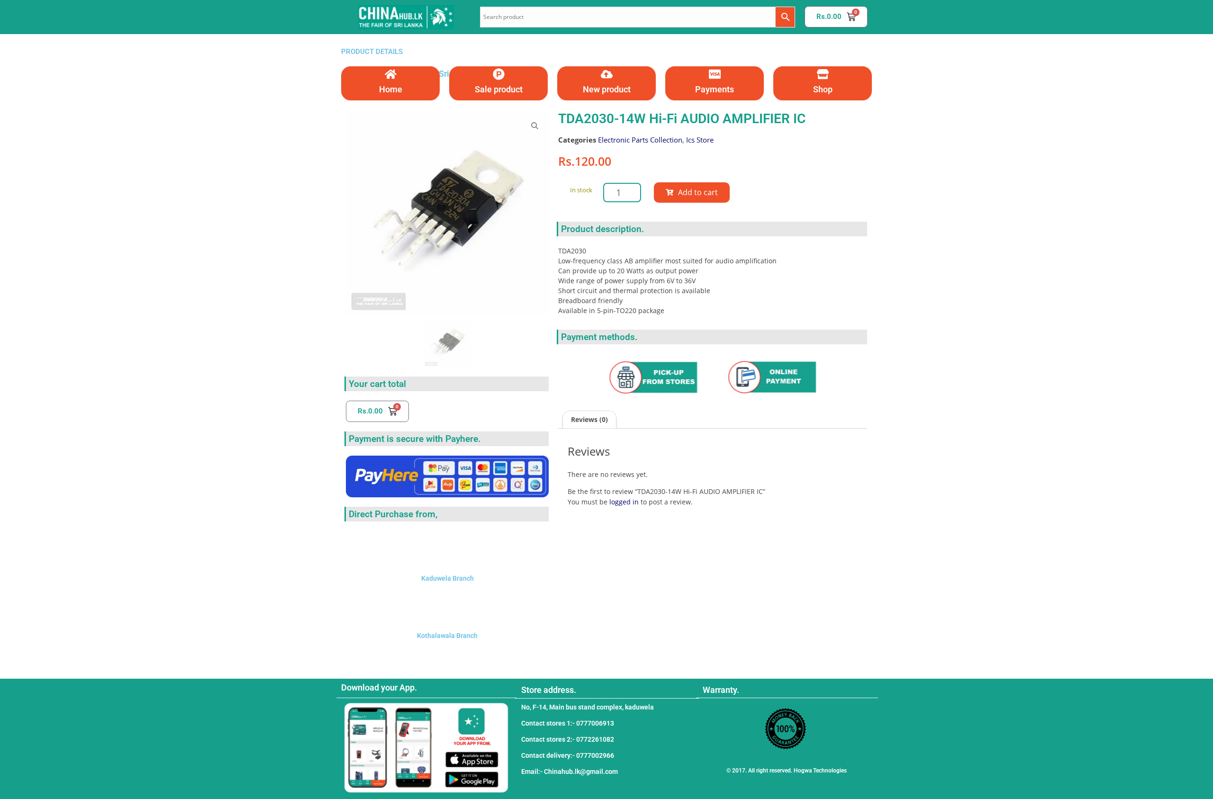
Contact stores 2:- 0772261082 (567, 739)
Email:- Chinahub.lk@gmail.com (569, 771)
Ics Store (700, 139)
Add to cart (698, 192)
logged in (624, 501)
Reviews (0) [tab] (589, 419)
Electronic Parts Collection (640, 139)
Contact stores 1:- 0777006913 (567, 723)
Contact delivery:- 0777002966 (567, 755)
